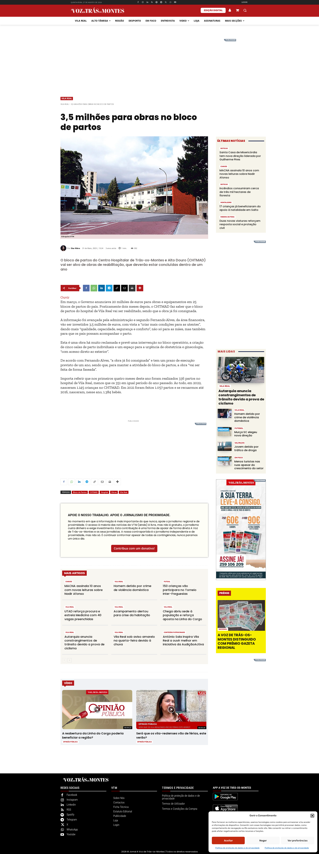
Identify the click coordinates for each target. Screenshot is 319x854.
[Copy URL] (116, 288)
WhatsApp (72, 829)
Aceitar (228, 840)
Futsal (167, 582)
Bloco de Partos (80, 492)
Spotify (70, 814)
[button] (312, 815)
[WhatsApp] (170, 2)
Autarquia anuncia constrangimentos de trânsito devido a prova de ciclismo (84, 642)
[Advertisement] (159, 62)
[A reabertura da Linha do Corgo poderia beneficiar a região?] (97, 709)
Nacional (223, 629)
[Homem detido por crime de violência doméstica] (225, 413)
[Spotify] (157, 2)
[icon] (237, 10)
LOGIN (245, 2)
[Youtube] (175, 2)
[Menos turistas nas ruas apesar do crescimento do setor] (225, 461)
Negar (263, 840)
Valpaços (239, 443)
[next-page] (69, 660)
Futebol (239, 428)
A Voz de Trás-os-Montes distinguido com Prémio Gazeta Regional (237, 641)
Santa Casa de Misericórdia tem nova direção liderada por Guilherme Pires (240, 155)
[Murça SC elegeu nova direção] (225, 431)
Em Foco (239, 458)
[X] (166, 2)
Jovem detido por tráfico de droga (246, 448)
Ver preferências (298, 840)
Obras (114, 492)
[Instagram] (143, 2)
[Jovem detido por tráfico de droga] (225, 446)
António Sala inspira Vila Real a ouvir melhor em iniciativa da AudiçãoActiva (183, 641)
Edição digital (213, 10)
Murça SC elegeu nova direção (245, 434)
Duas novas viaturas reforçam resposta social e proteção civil (239, 224)
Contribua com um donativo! (134, 548)
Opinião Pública (70, 742)
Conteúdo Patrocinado (174, 632)
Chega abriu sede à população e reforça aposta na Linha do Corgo (182, 615)
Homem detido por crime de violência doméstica (132, 588)
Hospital (104, 492)
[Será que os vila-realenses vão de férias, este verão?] (171, 709)
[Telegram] (161, 2)
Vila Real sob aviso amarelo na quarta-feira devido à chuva (134, 641)
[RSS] (152, 2)
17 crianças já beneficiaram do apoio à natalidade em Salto (240, 208)
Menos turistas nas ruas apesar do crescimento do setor (249, 465)
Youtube (71, 834)
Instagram (72, 799)
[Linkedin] (147, 2)
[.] (230, 10)
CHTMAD (94, 492)
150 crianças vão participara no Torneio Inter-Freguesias (179, 590)
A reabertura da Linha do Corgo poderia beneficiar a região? (93, 735)
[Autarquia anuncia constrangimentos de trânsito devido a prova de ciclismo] (241, 370)
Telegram (72, 819)
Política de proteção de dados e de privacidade (237, 848)
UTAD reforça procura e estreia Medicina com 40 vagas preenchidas (82, 615)
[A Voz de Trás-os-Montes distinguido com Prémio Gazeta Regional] (241, 615)
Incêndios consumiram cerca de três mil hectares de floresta (239, 191)
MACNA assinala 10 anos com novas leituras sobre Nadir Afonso (83, 590)
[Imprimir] (132, 288)
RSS (69, 809)
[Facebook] (138, 2)
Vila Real (66, 98)
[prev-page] (64, 660)
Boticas (224, 148)
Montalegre (225, 203)
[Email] (124, 288)
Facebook (72, 794)
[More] (139, 288)
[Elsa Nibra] (63, 248)
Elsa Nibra (75, 248)
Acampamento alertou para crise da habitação (132, 613)
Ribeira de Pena (227, 217)
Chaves (68, 582)
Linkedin (71, 804)
